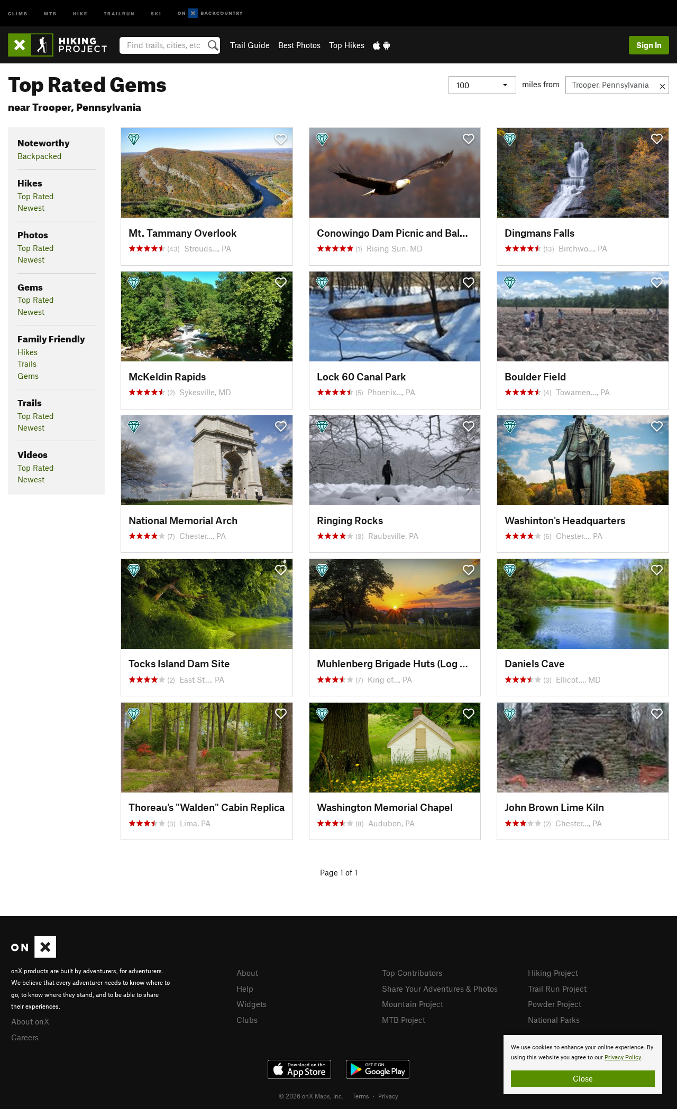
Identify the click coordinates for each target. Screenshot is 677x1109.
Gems (28, 375)
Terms (360, 1095)
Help (244, 988)
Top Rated (35, 196)
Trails (26, 363)
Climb (18, 13)
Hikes (27, 352)
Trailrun (119, 13)
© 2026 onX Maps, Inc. (311, 1095)
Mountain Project (412, 1004)
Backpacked (39, 156)
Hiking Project (553, 972)
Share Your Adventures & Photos (440, 988)
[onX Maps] (33, 954)
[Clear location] (662, 85)
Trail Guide (250, 45)
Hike (80, 13)
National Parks (554, 1019)
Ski (156, 13)
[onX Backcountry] (210, 13)
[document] (583, 1064)
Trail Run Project (557, 988)
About (247, 972)
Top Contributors (412, 972)
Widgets (251, 1004)
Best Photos (299, 45)
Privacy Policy (623, 1057)
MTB (50, 13)
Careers (25, 1037)
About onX (30, 1021)
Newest (30, 207)
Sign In (649, 45)
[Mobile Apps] (381, 45)
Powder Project (554, 1004)
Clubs (247, 1019)
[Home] (62, 45)
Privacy (388, 1095)
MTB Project (403, 1019)
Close (583, 1078)
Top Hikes (346, 45)
